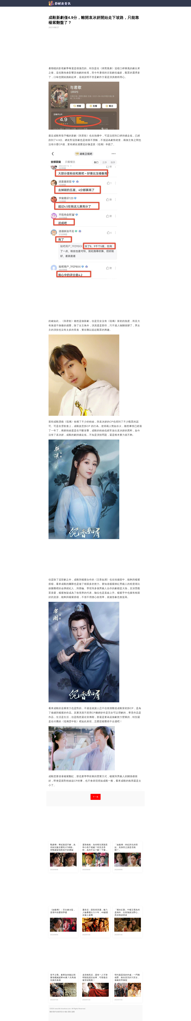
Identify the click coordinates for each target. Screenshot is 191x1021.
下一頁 (95, 797)
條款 (66, 1012)
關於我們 (53, 1012)
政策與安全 (60, 1012)
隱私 (69, 1012)
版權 (73, 1012)
